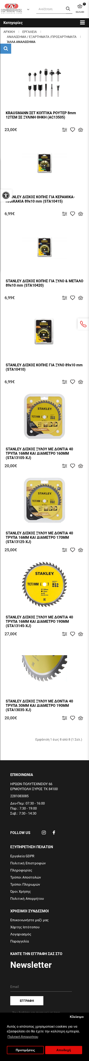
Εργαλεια (29, 32)
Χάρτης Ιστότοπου (24, 927)
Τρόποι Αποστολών (25, 877)
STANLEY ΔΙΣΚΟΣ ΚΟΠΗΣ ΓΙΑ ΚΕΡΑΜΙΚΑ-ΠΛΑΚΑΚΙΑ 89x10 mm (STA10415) (40, 199)
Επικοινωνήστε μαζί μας (29, 920)
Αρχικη (9, 32)
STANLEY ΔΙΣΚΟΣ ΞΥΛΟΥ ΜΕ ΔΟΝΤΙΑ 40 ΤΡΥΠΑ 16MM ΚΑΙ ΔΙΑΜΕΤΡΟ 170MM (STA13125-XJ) (39, 537)
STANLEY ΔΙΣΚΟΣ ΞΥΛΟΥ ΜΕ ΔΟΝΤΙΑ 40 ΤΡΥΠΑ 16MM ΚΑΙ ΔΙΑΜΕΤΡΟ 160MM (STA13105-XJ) (39, 453)
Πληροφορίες (21, 870)
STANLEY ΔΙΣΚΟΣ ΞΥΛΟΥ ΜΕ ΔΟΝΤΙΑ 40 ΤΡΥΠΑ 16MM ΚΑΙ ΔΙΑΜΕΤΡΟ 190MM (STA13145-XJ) (39, 621)
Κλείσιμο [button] (77, 1017)
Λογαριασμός (20, 934)
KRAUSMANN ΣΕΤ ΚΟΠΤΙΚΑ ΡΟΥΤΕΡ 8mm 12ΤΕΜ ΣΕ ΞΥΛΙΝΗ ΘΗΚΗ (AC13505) (41, 115)
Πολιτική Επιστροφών (28, 863)
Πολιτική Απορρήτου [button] (23, 1037)
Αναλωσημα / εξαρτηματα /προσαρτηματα (41, 37)
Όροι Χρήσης (20, 891)
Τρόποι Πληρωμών (25, 884)
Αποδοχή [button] (63, 1050)
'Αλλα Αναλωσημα (21, 42)
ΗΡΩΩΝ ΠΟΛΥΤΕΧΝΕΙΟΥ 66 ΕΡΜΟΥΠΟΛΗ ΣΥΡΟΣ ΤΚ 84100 (34, 786)
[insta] (44, 834)
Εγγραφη (27, 1001)
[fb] (54, 834)
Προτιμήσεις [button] (25, 1050)
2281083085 (19, 796)
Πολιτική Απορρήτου (27, 899)
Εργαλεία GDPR (22, 856)
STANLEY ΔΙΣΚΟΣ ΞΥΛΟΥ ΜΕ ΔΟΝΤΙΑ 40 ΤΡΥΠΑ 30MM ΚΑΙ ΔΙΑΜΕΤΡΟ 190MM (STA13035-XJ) (39, 705)
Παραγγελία (19, 941)
